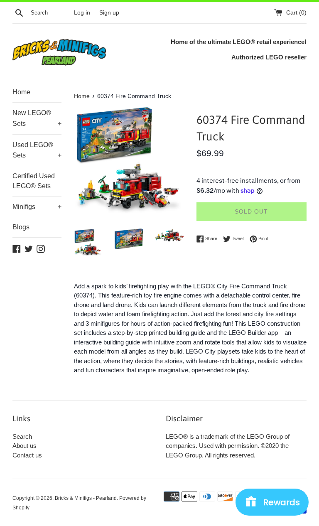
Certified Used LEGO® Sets (33, 180)
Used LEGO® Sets (36, 150)
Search (22, 436)
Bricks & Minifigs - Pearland (86, 498)
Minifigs (36, 206)
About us (24, 445)
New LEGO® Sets (36, 118)
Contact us (27, 455)
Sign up (109, 13)
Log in (82, 13)
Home (21, 92)
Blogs (20, 227)
